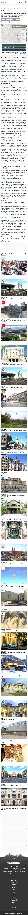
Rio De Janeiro (14, 900)
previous (2, 273)
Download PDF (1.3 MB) (9, 45)
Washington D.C (14, 899)
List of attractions (5, 21)
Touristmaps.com (18, 913)
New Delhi (14, 907)
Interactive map (14, 19)
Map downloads (5, 19)
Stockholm (14, 894)
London (14, 892)
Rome (14, 890)
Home (2, 5)
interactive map (11, 75)
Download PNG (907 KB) (9, 47)
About (14, 884)
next (26, 273)
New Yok (14, 902)
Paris (14, 889)
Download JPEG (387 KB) (9, 50)
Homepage (14, 882)
